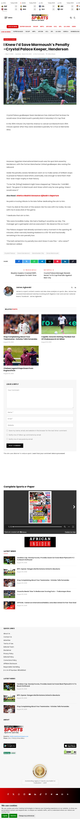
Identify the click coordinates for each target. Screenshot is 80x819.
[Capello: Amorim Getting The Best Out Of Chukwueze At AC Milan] (58, 324)
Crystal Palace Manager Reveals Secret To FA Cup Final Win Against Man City (58, 275)
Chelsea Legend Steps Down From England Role (18, 369)
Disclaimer (7, 650)
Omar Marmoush (52, 253)
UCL (55, 26)
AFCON (49, 26)
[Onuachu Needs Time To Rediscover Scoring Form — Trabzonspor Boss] (9, 594)
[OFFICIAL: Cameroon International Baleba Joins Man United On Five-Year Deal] (9, 605)
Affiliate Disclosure (10, 664)
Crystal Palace (10, 253)
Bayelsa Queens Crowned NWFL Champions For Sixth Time (23, 274)
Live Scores (12, 27)
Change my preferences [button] (26, 816)
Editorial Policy (9, 657)
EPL (60, 26)
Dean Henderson (24, 253)
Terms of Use (8, 644)
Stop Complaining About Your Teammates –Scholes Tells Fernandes (20, 338)
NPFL (42, 26)
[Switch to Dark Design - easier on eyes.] (74, 18)
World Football (10, 39)
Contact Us (8, 637)
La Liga (67, 26)
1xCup (35, 26)
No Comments (39, 54)
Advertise (7, 640)
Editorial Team (9, 647)
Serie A (75, 26)
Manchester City (38, 253)
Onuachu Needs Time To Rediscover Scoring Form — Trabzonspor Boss (44, 591)
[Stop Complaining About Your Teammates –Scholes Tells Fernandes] (21, 324)
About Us (7, 634)
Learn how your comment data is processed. (48, 453)
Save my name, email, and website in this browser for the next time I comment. (38, 431)
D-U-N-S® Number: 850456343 (15, 670)
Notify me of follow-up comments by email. (25, 435)
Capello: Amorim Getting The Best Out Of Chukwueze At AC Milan (58, 338)
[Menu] (8, 17)
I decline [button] (13, 816)
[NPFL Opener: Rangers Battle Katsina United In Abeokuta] (9, 572)
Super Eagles (25, 26)
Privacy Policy (8, 654)
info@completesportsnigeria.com (19, 736)
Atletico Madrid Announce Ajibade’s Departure (37, 195)
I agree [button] (4, 816)
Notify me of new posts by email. (21, 439)
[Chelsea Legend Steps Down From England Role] (21, 356)
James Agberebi (23, 287)
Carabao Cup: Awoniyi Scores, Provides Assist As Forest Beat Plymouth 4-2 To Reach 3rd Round (45, 559)
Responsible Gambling (12, 667)
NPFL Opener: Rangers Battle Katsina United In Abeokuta (38, 569)
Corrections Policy (10, 660)
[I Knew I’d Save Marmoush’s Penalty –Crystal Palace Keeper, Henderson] (40, 104)
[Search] (71, 17)
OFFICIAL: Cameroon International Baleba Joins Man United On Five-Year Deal (46, 603)
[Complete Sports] (40, 17)
